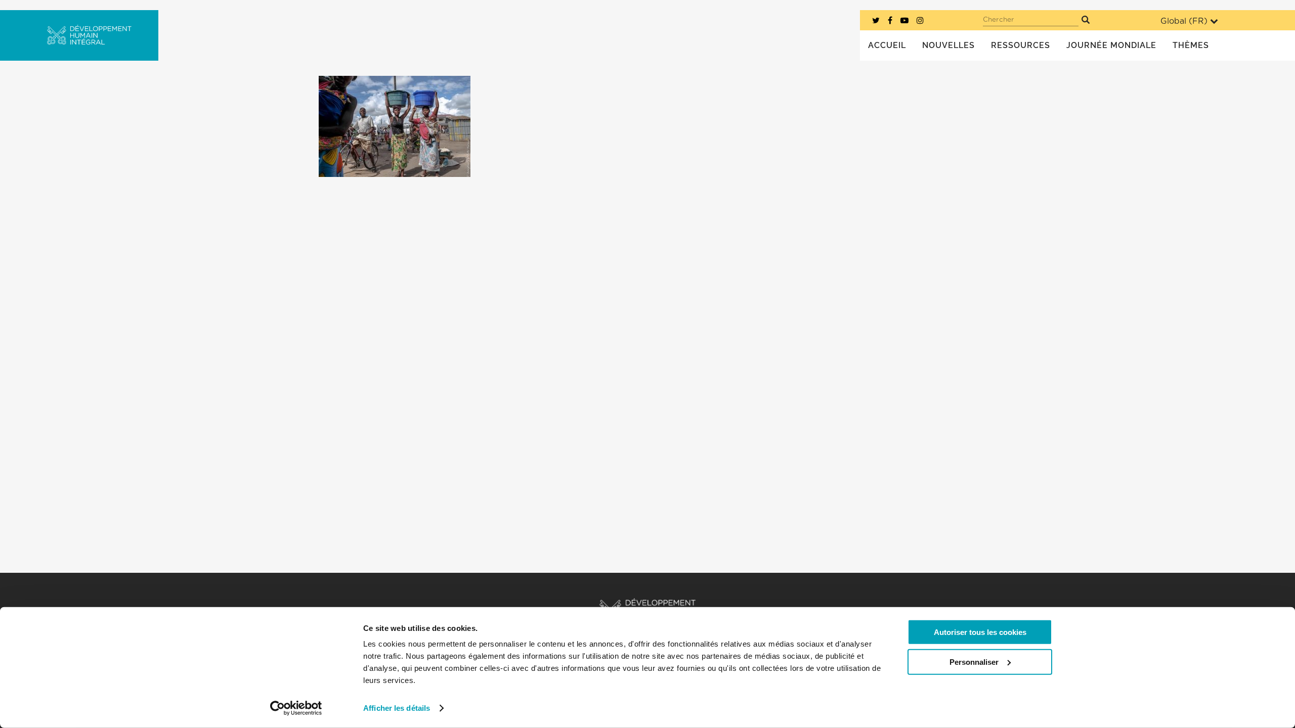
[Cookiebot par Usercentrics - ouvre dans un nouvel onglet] (296, 708)
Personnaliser (974, 661)
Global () (1183, 21)
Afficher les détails (396, 708)
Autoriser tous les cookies (980, 632)
